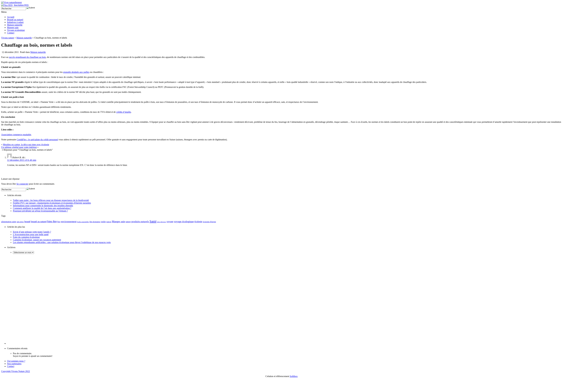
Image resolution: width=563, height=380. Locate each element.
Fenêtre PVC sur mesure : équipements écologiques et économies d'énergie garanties (52, 203)
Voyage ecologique (16, 30)
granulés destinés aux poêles (76, 72)
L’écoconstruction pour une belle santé (31, 234)
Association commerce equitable (16, 134)
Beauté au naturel (15, 19)
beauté (27, 221)
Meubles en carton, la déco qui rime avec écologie (26, 144)
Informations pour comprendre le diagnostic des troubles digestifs (43, 205)
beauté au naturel (39, 221)
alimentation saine (8, 221)
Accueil (10, 17)
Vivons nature (7, 38)
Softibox (294, 376)
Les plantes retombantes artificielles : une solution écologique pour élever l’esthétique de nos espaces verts (62, 242)
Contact (10, 33)
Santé (153, 221)
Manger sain (12, 27)
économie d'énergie (209, 222)
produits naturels (140, 221)
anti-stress (20, 222)
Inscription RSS (21, 5)
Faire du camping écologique (26, 237)
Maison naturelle (14, 25)
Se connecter (22, 184)
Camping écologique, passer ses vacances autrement (37, 239)
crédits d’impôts (123, 112)
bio (58, 221)
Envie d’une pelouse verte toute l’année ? (32, 232)
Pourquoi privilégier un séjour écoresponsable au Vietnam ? (40, 211)
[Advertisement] (35, 173)
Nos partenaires (14, 363)
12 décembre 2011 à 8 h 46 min (21, 160)
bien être (52, 221)
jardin (103, 222)
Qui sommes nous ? (16, 361)
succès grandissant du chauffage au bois (27, 57)
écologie (198, 221)
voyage (170, 221)
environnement (69, 221)
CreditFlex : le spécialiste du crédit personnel (37, 139)
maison (108, 222)
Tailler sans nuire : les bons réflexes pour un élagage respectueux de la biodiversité (51, 200)
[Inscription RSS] (7, 5)
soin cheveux (161, 222)
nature (128, 222)
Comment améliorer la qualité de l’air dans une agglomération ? (42, 208)
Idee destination (94, 222)
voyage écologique (184, 221)
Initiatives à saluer (15, 22)
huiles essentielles (83, 222)
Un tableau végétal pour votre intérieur (19, 147)
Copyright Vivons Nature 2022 (15, 371)
